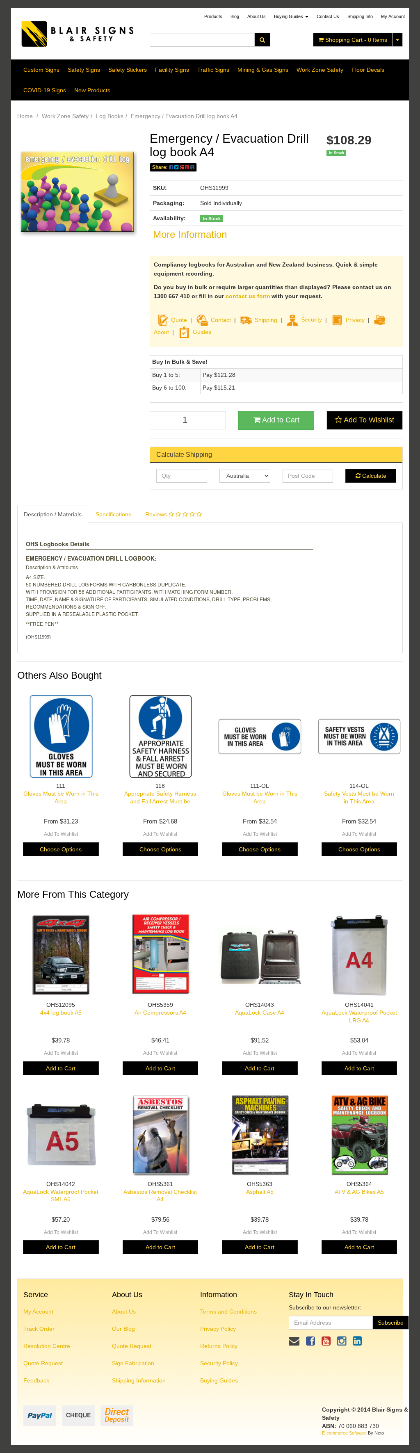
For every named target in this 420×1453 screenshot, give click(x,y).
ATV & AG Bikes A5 (359, 1191)
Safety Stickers (127, 69)
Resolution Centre (46, 1346)
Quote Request (43, 1363)
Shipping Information (139, 1380)
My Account (38, 1311)
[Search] (262, 40)
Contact (221, 319)
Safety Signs (84, 69)
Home (25, 116)
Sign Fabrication (133, 1363)
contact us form (248, 296)
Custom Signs (41, 69)
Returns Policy (218, 1346)
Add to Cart (279, 420)
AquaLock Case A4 (259, 1012)
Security (311, 319)
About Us (256, 16)
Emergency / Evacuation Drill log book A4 (184, 116)
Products (213, 16)
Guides (202, 331)
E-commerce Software (344, 1432)
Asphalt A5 (260, 1191)
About (161, 331)
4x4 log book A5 (61, 1012)
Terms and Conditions (228, 1311)
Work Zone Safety (320, 69)
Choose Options (61, 849)
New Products (92, 90)
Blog (235, 16)
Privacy (355, 319)
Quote (179, 319)
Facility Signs (172, 69)
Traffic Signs (213, 69)
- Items (356, 39)
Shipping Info (360, 16)
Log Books (109, 116)
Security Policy (219, 1363)
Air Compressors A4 (160, 1012)
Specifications (113, 514)
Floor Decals (368, 69)
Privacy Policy (218, 1328)
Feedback (36, 1380)
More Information (190, 234)
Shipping (266, 319)
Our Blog (123, 1328)
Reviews (157, 514)
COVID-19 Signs (44, 90)
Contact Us (328, 16)
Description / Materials (53, 514)
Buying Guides (289, 16)
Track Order (39, 1328)
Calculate (373, 475)
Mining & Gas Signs (262, 69)
